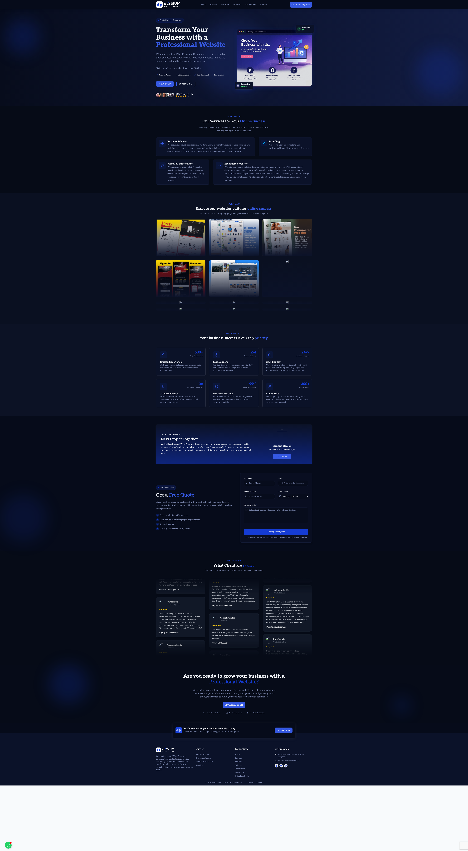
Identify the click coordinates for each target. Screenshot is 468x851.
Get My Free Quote (276, 532)
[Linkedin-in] (281, 765)
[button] (170, 20)
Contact (263, 5)
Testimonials (250, 5)
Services (213, 5)
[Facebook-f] (276, 765)
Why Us (237, 5)
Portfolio (225, 5)
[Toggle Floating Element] (8, 845)
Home (203, 5)
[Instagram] (286, 765)
